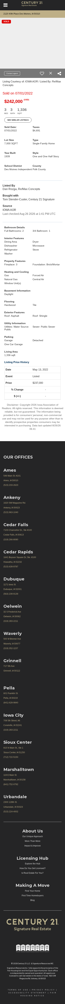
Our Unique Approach (32, 836)
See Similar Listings (18, 120)
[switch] (42, 73)
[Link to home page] (32, 5)
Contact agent (12, 73)
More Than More (32, 841)
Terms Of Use (18, 990)
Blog (32, 900)
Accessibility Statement (27, 993)
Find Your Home (32, 891)
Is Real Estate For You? (32, 873)
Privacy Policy (43, 990)
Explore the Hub (32, 863)
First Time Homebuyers (33, 895)
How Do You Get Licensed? (33, 868)
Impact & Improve (32, 846)
